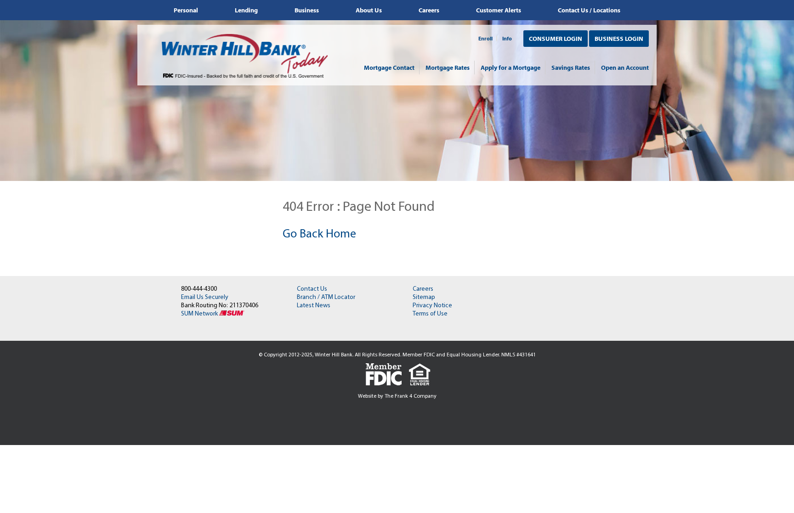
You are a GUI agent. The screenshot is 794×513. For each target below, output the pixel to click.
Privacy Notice (432, 305)
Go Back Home (319, 234)
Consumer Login (555, 38)
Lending (246, 10)
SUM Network (200, 313)
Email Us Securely (204, 297)
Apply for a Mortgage (510, 67)
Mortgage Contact (389, 67)
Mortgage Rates (447, 67)
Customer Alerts (498, 10)
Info (507, 38)
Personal (186, 10)
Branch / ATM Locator (326, 297)
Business (307, 10)
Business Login (619, 38)
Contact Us (312, 289)
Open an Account (625, 67)
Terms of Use (430, 313)
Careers (429, 10)
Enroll (485, 38)
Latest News (313, 305)
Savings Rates (570, 67)
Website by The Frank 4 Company (397, 396)
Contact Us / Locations (589, 10)
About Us (369, 10)
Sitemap (424, 297)
